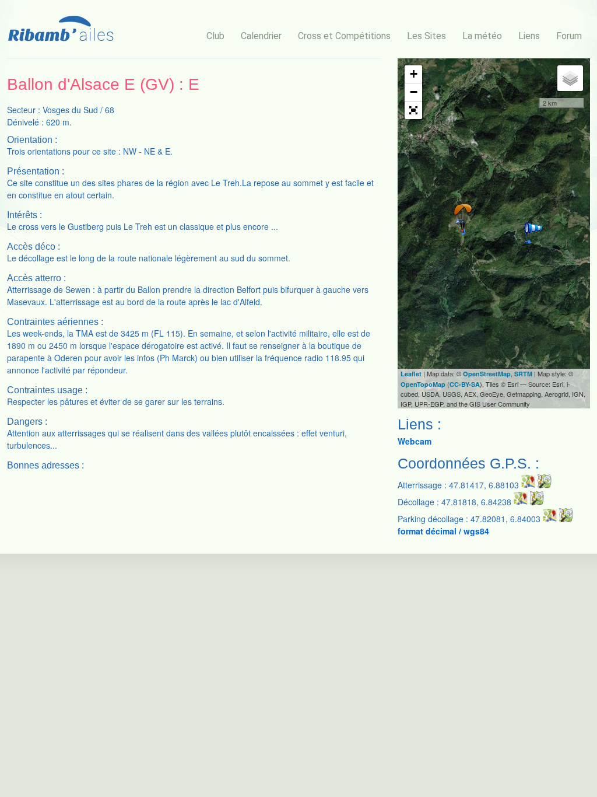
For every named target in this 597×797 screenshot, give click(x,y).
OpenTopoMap (423, 384)
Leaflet (411, 373)
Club (215, 35)
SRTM (523, 373)
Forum (569, 35)
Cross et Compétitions (344, 35)
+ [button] (413, 74)
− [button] (413, 92)
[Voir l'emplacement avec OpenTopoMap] (545, 485)
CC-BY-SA (464, 384)
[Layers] (570, 78)
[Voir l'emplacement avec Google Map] (528, 485)
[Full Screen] (413, 110)
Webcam (414, 441)
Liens (529, 35)
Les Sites (426, 35)
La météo (482, 35)
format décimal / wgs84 (443, 531)
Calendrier (261, 35)
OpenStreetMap (487, 373)
